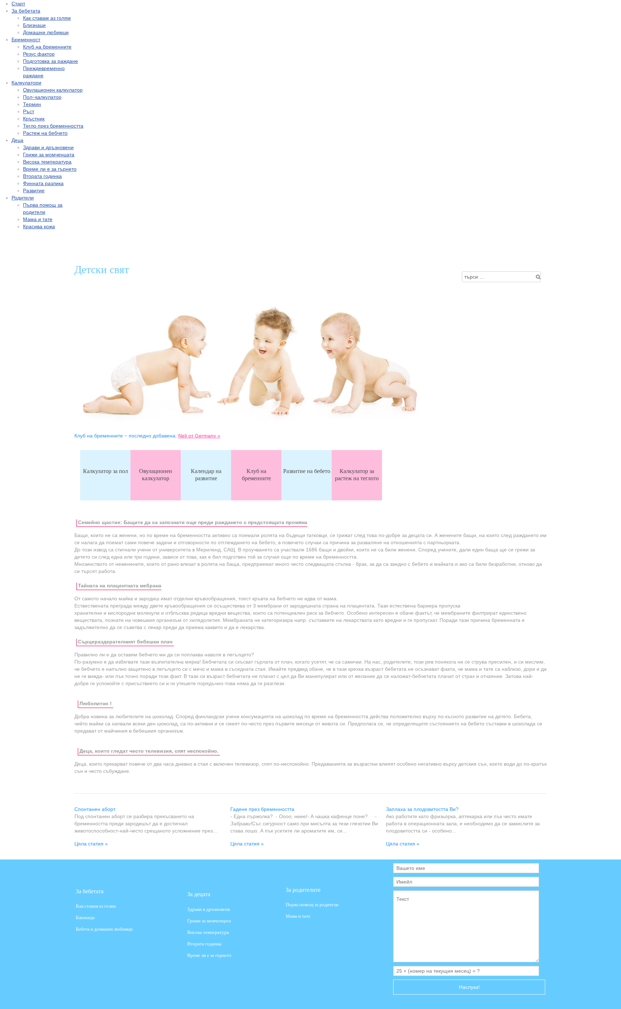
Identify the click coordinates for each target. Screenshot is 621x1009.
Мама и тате (298, 916)
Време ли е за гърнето (209, 955)
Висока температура (208, 932)
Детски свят (101, 268)
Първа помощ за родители (312, 904)
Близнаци (85, 918)
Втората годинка (204, 944)
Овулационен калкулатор (155, 474)
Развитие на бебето (306, 470)
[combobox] (501, 276)
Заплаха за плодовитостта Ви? (422, 809)
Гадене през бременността (262, 809)
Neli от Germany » (199, 436)
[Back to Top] (609, 996)
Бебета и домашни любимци (104, 929)
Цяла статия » (91, 844)
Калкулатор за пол (105, 470)
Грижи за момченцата (209, 921)
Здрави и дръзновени (208, 909)
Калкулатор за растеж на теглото (357, 474)
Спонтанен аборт (94, 809)
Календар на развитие (206, 474)
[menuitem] (18, 3)
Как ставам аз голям (96, 906)
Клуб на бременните (256, 474)
